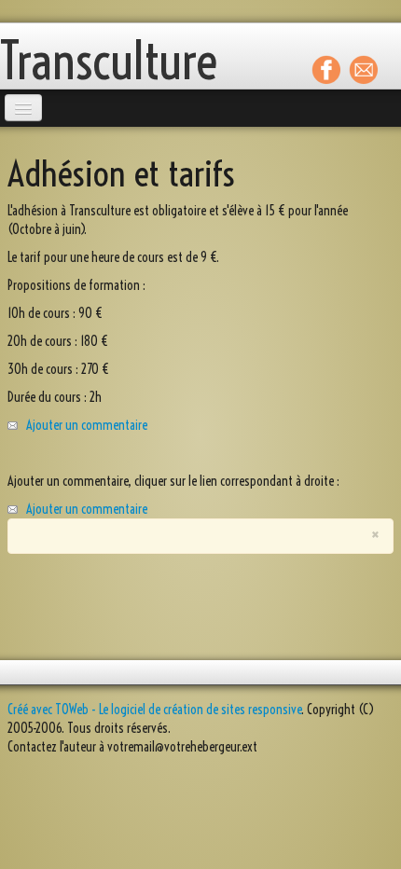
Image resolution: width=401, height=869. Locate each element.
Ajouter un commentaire (86, 425)
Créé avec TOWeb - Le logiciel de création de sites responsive (154, 709)
